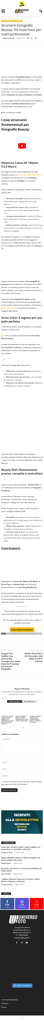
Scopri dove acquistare (22, 629)
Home (3, 16)
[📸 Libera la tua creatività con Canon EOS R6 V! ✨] (7, 960)
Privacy (4, 1007)
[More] (15, 44)
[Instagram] (22, 943)
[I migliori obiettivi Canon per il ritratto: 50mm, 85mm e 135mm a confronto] (36, 710)
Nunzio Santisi (6, 863)
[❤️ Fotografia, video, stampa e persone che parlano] (36, 969)
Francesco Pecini (6, 852)
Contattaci (4, 1003)
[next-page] (23, 727)
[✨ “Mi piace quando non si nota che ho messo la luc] (22, 960)
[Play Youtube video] (22, 146)
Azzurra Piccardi (8, 38)
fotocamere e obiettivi (26, 633)
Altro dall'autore (29, 701)
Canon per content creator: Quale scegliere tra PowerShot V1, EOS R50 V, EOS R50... (20, 848)
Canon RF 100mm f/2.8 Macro (29, 175)
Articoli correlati (14, 701)
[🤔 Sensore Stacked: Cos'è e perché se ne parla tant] (7, 977)
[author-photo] (22, 680)
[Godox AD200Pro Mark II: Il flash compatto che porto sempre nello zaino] (22, 710)
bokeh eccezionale (9, 308)
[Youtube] (27, 943)
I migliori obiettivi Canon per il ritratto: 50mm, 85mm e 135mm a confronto (35, 719)
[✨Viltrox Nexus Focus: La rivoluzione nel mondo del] (36, 977)
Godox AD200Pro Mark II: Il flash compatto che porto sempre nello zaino (22, 718)
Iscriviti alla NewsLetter (9, 1000)
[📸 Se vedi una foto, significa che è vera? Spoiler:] (22, 977)
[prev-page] (20, 727)
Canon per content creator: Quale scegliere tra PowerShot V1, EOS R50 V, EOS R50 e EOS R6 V (7, 720)
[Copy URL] (9, 44)
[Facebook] (3, 44)
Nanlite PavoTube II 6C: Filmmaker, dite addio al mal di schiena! (34, 657)
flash (15, 633)
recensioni (38, 633)
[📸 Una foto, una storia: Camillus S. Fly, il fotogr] (36, 960)
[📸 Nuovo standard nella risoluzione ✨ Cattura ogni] (7, 969)
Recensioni (10, 16)
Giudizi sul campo (21, 16)
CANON (9, 633)
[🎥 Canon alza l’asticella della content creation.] (22, 969)
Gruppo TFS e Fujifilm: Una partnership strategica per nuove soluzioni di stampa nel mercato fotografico (10, 661)
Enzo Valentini (6, 874)
